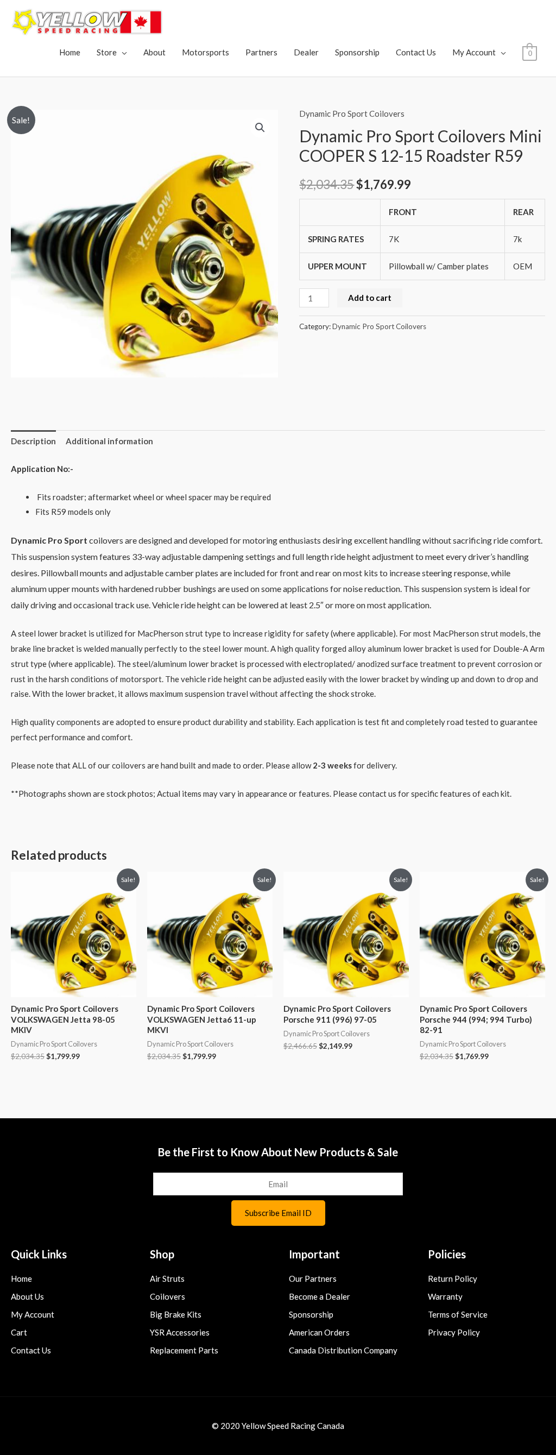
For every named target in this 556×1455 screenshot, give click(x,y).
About (154, 52)
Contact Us (416, 52)
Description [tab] (33, 441)
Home (69, 52)
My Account (474, 52)
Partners (261, 52)
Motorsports (205, 52)
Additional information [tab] (109, 441)
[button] (260, 127)
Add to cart (369, 298)
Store (107, 52)
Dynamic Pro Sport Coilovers (352, 113)
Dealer (306, 52)
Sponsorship (357, 52)
